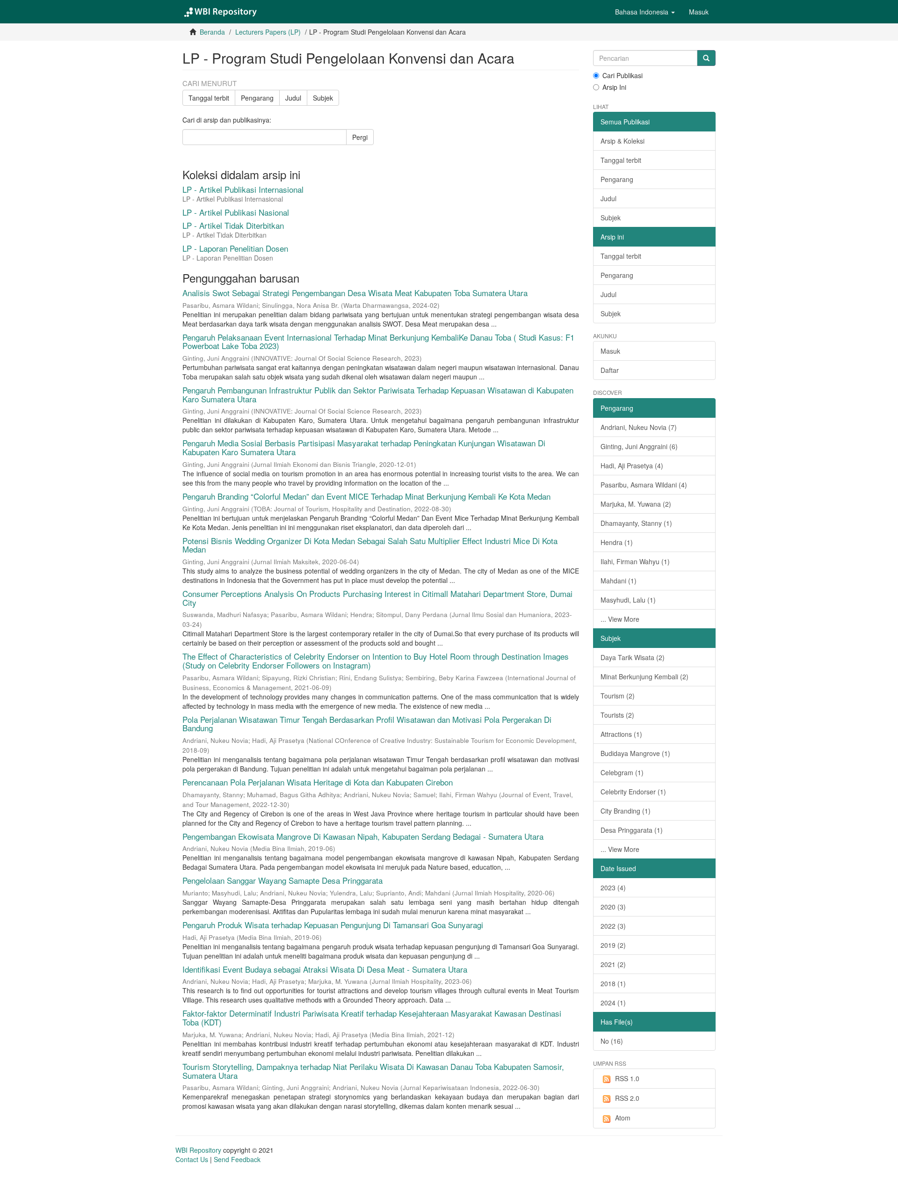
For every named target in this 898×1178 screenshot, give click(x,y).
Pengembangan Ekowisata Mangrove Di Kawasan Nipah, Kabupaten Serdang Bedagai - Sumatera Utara (362, 836)
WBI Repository (198, 1150)
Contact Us (191, 1159)
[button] (645, 11)
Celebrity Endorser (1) (633, 791)
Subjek (323, 97)
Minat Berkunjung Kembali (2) (644, 676)
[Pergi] (706, 58)
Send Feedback (237, 1159)
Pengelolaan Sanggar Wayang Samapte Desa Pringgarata (282, 880)
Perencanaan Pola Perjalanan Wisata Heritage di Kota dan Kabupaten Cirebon (317, 782)
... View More (620, 619)
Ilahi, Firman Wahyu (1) (635, 561)
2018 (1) (613, 983)
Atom (622, 1117)
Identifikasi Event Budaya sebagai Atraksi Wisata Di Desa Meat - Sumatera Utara (324, 969)
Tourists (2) (617, 715)
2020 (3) (613, 906)
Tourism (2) (618, 695)
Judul (293, 97)
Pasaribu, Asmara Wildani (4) (644, 484)
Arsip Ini (614, 87)
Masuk (610, 351)
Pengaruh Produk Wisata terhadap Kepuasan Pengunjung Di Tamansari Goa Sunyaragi (332, 925)
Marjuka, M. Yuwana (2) (636, 504)
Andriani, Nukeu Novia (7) (639, 427)
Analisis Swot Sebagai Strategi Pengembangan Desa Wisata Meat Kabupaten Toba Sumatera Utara (355, 292)
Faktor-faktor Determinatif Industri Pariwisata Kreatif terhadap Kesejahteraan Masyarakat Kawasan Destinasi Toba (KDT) (371, 1017)
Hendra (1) (617, 542)
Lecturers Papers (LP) (268, 31)
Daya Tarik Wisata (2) (633, 657)
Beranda (212, 31)
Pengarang (257, 97)
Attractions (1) (621, 734)
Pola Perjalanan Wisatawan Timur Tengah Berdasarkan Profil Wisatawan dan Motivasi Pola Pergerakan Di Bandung (366, 723)
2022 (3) (613, 926)
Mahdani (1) (619, 580)
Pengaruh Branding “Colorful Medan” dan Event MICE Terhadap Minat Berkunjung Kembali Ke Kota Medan (366, 496)
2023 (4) (613, 887)
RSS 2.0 (627, 1098)
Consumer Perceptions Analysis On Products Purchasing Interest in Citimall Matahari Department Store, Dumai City (377, 598)
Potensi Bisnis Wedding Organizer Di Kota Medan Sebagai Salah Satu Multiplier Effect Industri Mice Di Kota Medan (370, 545)
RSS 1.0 (627, 1078)
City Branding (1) (626, 810)
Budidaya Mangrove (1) (635, 753)
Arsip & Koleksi (623, 140)
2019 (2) (613, 945)
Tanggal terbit (208, 97)
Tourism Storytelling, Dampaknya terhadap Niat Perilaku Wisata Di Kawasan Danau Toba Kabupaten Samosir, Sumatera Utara (373, 1071)
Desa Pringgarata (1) (632, 830)
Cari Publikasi (622, 75)
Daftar (610, 370)
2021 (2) (613, 964)
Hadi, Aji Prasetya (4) (632, 465)
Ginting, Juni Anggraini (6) (639, 446)
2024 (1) (613, 1002)
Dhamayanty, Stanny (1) (636, 523)
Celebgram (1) (622, 772)
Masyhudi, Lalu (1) (628, 599)
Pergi (360, 137)
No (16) (612, 1041)
